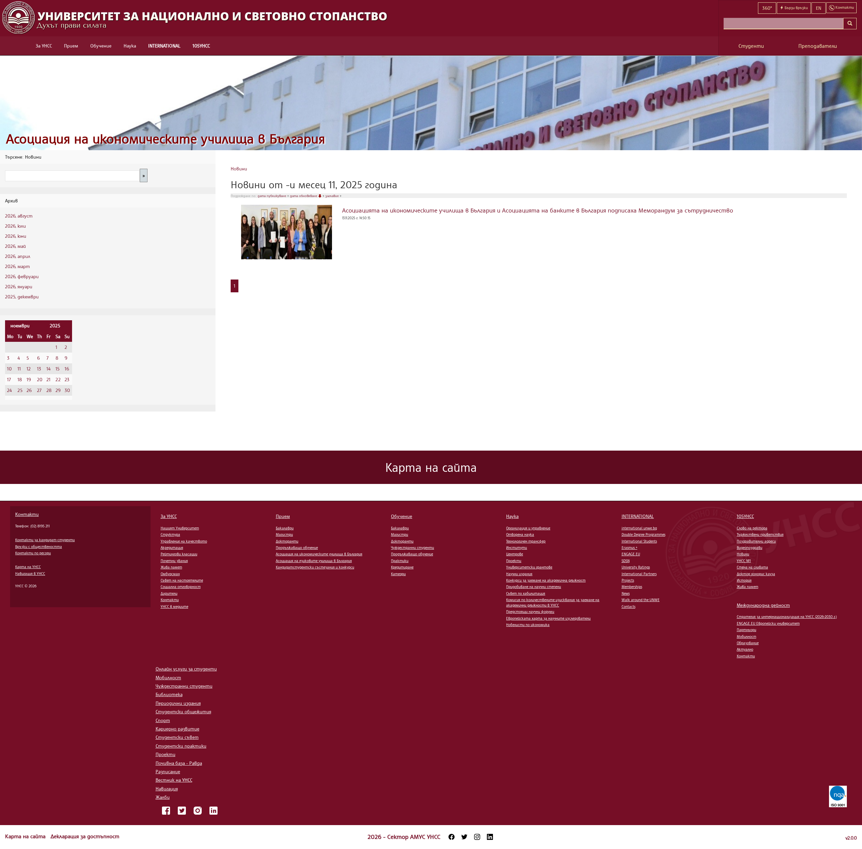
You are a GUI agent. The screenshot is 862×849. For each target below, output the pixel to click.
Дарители (169, 593)
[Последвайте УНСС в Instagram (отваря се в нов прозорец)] (477, 836)
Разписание (168, 771)
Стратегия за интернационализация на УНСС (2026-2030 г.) (787, 616)
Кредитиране (402, 567)
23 (67, 379)
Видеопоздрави (749, 547)
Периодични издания (178, 703)
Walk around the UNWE (641, 599)
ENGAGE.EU (631, 554)
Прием (71, 45)
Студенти (751, 46)
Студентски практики (181, 746)
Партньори (746, 629)
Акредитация (172, 547)
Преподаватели (817, 46)
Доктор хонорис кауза (756, 574)
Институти (516, 547)
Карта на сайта (26, 836)
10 (9, 368)
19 (29, 379)
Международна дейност (763, 605)
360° (767, 8)
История (744, 580)
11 (19, 368)
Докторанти (287, 541)
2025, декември (22, 296)
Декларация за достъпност (85, 836)
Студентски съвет (177, 737)
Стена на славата (752, 567)
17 (9, 379)
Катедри (398, 574)
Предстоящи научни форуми (530, 611)
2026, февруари (22, 276)
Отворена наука (520, 534)
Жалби (163, 797)
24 (9, 390)
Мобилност (746, 636)
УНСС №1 (744, 560)
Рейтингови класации (179, 554)
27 (39, 390)
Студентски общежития (183, 711)
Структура (170, 534)
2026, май (15, 246)
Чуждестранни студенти (412, 547)
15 (58, 368)
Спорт (163, 720)
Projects (628, 580)
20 (39, 379)
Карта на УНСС (28, 566)
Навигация (167, 788)
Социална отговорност (181, 586)
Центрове (514, 554)
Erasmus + (629, 547)
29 (58, 390)
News (626, 593)
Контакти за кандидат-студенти (45, 539)
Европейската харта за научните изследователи (548, 618)
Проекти (513, 560)
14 (48, 368)
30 (67, 390)
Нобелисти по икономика (528, 624)
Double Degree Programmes (643, 534)
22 (58, 379)
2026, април (17, 256)
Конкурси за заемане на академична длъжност (546, 580)
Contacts (628, 606)
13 (39, 368)
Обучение (100, 45)
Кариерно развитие (177, 728)
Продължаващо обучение (297, 547)
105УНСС (201, 45)
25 (20, 390)
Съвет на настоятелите (182, 580)
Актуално (745, 649)
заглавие (332, 196)
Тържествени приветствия (760, 534)
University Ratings (636, 567)
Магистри (284, 534)
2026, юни (15, 236)
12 (29, 368)
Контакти (27, 514)
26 (29, 390)
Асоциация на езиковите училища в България (314, 560)
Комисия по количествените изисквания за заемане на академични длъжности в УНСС (552, 602)
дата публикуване (272, 196)
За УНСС (44, 45)
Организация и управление (528, 528)
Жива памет (171, 567)
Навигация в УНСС (30, 573)
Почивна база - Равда (179, 763)
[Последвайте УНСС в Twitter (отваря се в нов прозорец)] (464, 836)
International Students (639, 541)
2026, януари (18, 286)
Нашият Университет (180, 528)
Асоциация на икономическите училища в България (165, 138)
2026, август (19, 216)
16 (67, 368)
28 (49, 390)
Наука (130, 45)
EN (818, 8)
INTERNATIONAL (164, 45)
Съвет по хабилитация (525, 593)
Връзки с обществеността (38, 546)
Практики (399, 560)
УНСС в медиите (174, 606)
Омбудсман (170, 574)
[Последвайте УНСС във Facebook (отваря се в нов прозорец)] (451, 836)
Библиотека (169, 694)
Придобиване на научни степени (533, 586)
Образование (748, 643)
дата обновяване (304, 196)
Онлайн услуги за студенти (186, 669)
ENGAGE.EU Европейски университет (768, 623)
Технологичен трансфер (525, 541)
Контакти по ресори (33, 553)
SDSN (626, 560)
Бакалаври (285, 528)
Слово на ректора (752, 528)
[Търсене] (850, 23)
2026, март (17, 266)
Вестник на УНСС (174, 780)
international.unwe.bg (639, 528)
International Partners (639, 574)
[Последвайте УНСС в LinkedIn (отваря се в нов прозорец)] (490, 836)
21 (48, 379)
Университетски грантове (529, 567)
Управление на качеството (184, 541)
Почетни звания (174, 560)
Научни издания (519, 574)
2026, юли (15, 226)
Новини (239, 168)
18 (20, 379)
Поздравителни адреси (756, 541)
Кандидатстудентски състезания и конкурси (315, 567)
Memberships (632, 586)
